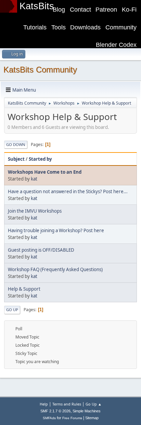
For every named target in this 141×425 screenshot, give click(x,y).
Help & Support (24, 289)
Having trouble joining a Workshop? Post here (56, 230)
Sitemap (92, 418)
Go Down (15, 144)
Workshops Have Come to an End (44, 172)
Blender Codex (116, 44)
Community (121, 27)
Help (44, 404)
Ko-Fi (129, 9)
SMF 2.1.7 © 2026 (55, 411)
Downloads (85, 27)
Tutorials (35, 27)
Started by (40, 159)
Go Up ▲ (94, 404)
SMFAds (49, 418)
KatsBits (37, 6)
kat (34, 179)
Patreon (106, 9)
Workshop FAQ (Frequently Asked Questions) (55, 269)
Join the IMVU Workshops (35, 211)
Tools (58, 27)
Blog (59, 9)
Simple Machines (87, 411)
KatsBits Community (40, 69)
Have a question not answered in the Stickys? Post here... (68, 191)
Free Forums (72, 418)
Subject (16, 159)
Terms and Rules (66, 404)
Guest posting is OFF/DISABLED (41, 250)
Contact (80, 9)
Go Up (12, 309)
